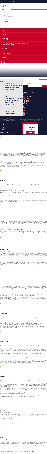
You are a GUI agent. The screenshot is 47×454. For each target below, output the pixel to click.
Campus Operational (10, 1)
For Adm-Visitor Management (11, 100)
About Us (2, 30)
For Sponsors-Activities (9, 109)
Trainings (43, 1)
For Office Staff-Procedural (10, 106)
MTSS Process (27, 1)
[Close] (0, 237)
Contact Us (4, 26)
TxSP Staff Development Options (8, 44)
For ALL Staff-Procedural (9, 102)
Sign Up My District (26, 113)
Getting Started (4, 35)
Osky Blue (45, 133)
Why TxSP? (3, 125)
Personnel (34, 1)
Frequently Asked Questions (8, 47)
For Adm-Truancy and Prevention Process (13, 98)
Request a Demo (5, 39)
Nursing (31, 1)
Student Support (39, 1)
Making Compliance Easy (7, 33)
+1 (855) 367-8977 (25, 94)
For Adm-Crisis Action (9, 89)
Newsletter (3, 61)
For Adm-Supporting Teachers (11, 96)
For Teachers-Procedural (10, 113)
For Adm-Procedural (8, 93)
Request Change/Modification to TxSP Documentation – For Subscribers (15, 14)
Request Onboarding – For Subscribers (10, 42)
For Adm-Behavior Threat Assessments (13, 85)
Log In (46, 1)
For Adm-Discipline (8, 91)
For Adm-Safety (7, 95)
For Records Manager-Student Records (13, 108)
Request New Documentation (8, 40)
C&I (18, 1)
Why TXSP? (2, 31)
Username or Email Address (33, 79)
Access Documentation (5, 48)
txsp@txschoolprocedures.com (27, 96)
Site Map (3, 123)
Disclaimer (3, 124)
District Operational (22, 1)
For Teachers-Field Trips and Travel (12, 111)
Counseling (15, 1)
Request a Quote (5, 38)
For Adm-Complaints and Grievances (12, 87)
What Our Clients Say (6, 34)
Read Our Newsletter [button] (31, 132)
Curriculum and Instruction (27, 105)
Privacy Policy (4, 128)
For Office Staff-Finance (9, 104)
